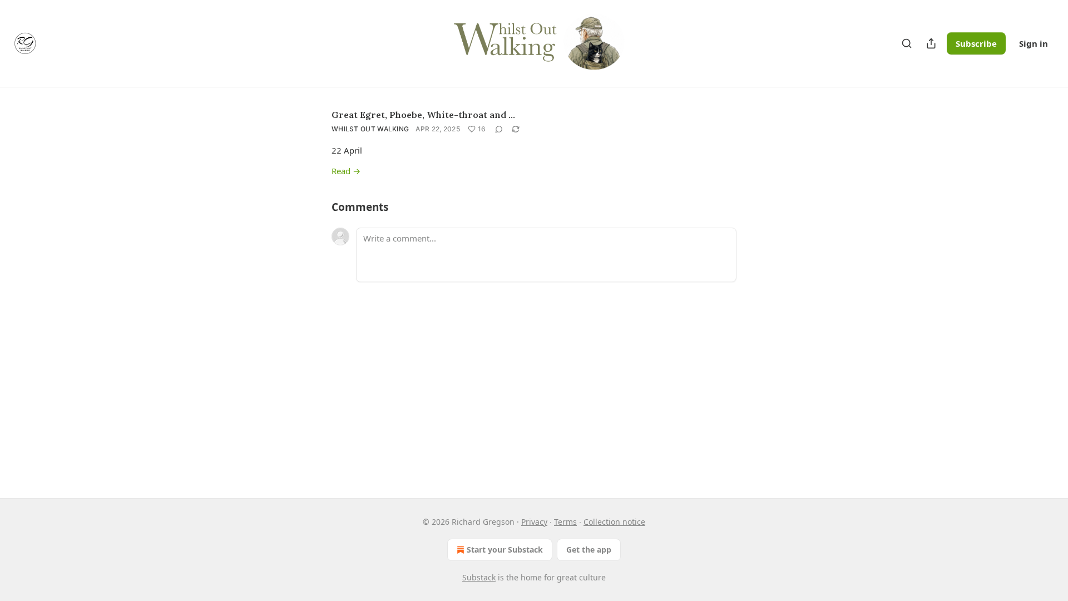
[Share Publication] (931, 43)
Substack (479, 577)
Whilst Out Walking (370, 129)
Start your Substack (505, 549)
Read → (346, 170)
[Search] (907, 43)
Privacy (534, 521)
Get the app (588, 549)
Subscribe (976, 43)
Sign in (1033, 43)
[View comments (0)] (499, 129)
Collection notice (614, 521)
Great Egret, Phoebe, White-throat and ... (423, 114)
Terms (565, 521)
